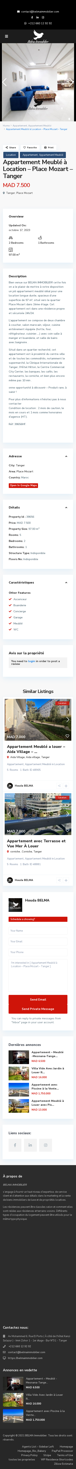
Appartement (20, 125)
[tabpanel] (38, 82)
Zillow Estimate (63, 1464)
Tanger (10, 193)
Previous (3, 83)
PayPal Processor (62, 1451)
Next (70, 83)
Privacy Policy (29, 1455)
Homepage (66, 1446)
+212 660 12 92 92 (40, 23)
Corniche (27, 851)
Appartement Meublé (39, 125)
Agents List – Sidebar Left (38, 1446)
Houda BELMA (37, 900)
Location (11, 155)
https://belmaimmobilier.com (25, 1358)
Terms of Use (65, 1455)
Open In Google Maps (23, 485)
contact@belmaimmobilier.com (40, 11)
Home (6, 125)
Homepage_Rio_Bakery (32, 1451)
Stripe (47, 1455)
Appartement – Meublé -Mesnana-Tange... (48, 1054)
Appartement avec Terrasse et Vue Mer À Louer (36, 843)
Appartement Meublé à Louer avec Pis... (48, 1103)
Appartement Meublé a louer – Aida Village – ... (36, 749)
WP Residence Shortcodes (57, 1459)
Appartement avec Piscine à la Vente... (45, 1086)
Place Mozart (24, 193)
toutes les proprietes (22, 1459)
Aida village (33, 757)
